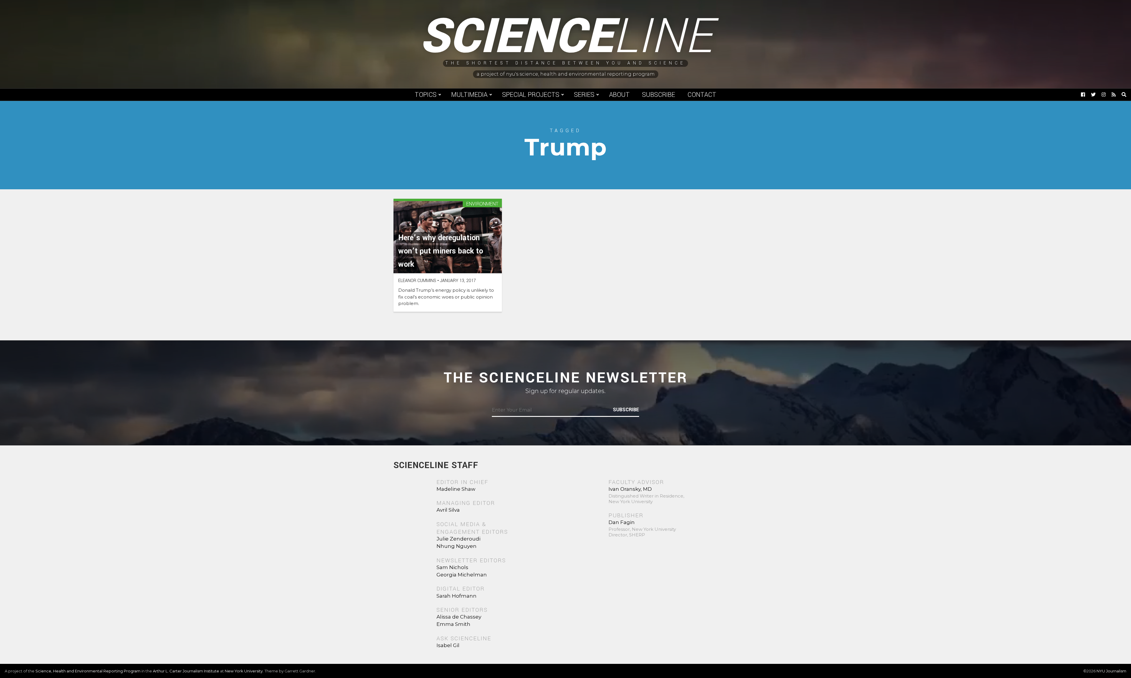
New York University (244, 671)
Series (584, 95)
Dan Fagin (622, 522)
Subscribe (658, 95)
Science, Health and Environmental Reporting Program (87, 671)
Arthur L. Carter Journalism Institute (186, 671)
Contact (701, 95)
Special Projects (530, 95)
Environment (482, 204)
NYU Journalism (1111, 671)
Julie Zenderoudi (458, 539)
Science (565, 36)
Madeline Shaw (455, 489)
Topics (425, 95)
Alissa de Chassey (458, 617)
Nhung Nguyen (456, 546)
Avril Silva (448, 510)
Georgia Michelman (461, 575)
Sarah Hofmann (456, 596)
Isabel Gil (447, 645)
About (619, 95)
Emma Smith (453, 624)
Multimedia (469, 95)
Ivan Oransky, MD (630, 489)
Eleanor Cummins (417, 281)
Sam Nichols (452, 567)
